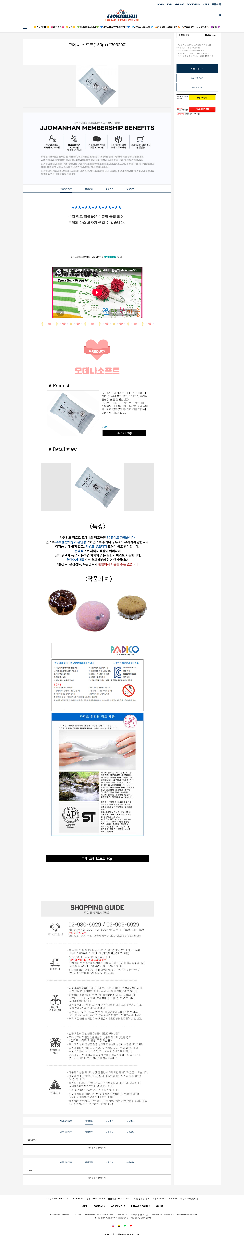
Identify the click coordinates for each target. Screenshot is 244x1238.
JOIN (169, 4)
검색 (220, 15)
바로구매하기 (197, 68)
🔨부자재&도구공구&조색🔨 (195, 27)
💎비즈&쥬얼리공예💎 (142, 27)
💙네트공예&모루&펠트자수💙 (115, 27)
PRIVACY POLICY (140, 1206)
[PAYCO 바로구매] (202, 109)
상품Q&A (130, 188)
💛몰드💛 (70, 27)
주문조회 (216, 4)
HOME (84, 1206)
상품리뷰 (110, 188)
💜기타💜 (215, 27)
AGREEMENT (118, 1206)
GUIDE (159, 1206)
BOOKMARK (193, 4)
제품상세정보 (66, 188)
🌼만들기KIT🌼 (41, 27)
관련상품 (89, 188)
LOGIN (160, 4)
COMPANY (99, 1206)
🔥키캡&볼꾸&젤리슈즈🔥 (167, 27)
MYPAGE (179, 4)
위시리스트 (197, 87)
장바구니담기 (197, 78)
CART (206, 4)
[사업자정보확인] (141, 1215)
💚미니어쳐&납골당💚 (88, 27)
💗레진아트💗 (57, 27)
